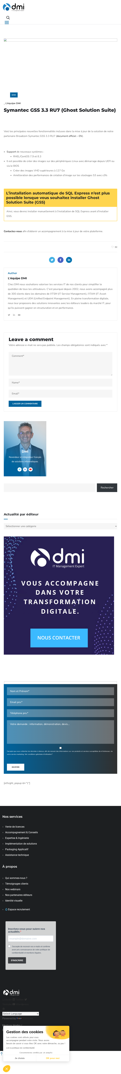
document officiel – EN (69, 136)
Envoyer (15, 767)
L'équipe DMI (13, 103)
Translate (27, 1018)
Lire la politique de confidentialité (20, 1048)
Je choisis (20, 1058)
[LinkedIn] (69, 260)
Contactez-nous (13, 231)
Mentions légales (11, 1025)
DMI (14, 95)
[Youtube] (19, 315)
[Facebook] (60, 260)
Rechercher (107, 487)
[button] (6, 1068)
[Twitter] (52, 260)
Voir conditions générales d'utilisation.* (39, 754)
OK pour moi (53, 1058)
